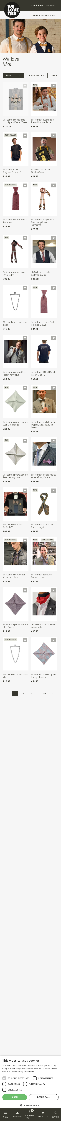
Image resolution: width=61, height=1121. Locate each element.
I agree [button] (14, 1097)
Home (35, 15)
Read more (29, 1071)
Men (54, 15)
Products (45, 15)
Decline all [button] (43, 1097)
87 (44, 693)
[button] (30, 1105)
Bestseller (36, 75)
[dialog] (30, 1083)
